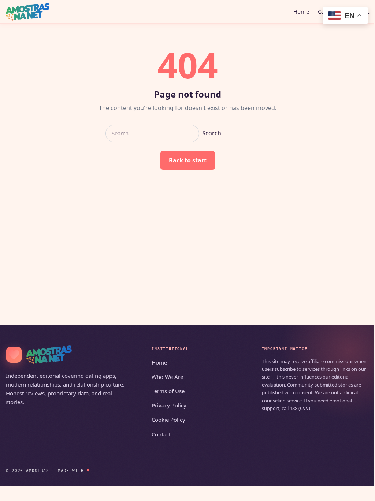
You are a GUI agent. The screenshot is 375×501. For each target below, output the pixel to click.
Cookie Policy (168, 419)
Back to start (188, 160)
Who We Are (167, 376)
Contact (161, 434)
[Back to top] (359, 490)
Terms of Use (168, 391)
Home (301, 11)
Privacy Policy (169, 405)
